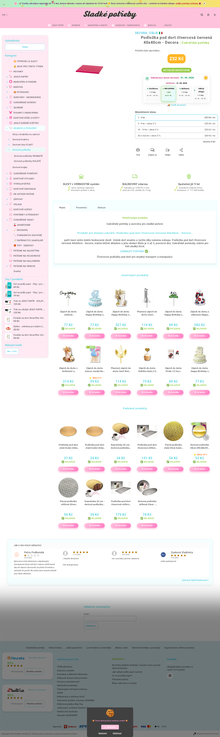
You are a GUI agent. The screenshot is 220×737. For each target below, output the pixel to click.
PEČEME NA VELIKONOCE (26, 256)
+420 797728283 (176, 670)
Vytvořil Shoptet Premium (208, 734)
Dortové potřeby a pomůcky (146, 647)
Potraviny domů (120, 679)
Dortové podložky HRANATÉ (28, 156)
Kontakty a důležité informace (72, 674)
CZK (3, 15)
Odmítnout (117, 733)
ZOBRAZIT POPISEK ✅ (134, 251)
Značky (17, 271)
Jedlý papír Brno (74, 647)
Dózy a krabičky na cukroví (26, 134)
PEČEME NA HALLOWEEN (26, 261)
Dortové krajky (20, 167)
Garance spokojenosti (68, 681)
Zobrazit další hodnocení (194, 580)
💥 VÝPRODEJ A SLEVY (25, 61)
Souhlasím (111, 727)
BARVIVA (18, 87)
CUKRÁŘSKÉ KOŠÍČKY (24, 102)
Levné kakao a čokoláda (99, 647)
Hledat (25, 47)
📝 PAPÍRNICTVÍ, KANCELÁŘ (28, 240)
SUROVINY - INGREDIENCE (27, 97)
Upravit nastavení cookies (66, 734)
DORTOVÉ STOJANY (23, 178)
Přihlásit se (91, 626)
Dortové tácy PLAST (23, 144)
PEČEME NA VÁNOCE (24, 266)
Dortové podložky (22, 149)
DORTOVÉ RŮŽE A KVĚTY (26, 118)
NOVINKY (18, 71)
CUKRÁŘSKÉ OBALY (23, 219)
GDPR (60, 693)
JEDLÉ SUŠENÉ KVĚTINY (26, 123)
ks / (12, 351)
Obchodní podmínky (67, 685)
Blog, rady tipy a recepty (124, 683)
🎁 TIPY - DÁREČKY (23, 245)
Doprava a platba (65, 670)
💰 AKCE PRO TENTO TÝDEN (28, 66)
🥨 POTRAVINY (21, 92)
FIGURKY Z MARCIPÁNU (25, 112)
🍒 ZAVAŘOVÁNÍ (21, 225)
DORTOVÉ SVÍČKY (22, 209)
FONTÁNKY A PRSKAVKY (26, 214)
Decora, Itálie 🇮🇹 (149, 33)
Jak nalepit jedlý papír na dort (127, 672)
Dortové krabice (21, 139)
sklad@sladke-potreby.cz (180, 666)
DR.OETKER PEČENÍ (23, 194)
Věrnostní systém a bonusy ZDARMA (75, 700)
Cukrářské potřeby (35, 647)
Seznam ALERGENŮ (67, 715)
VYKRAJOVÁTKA (21, 183)
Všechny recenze (34, 671)
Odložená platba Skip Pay (70, 704)
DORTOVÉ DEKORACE (24, 189)
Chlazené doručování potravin (72, 678)
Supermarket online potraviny (179, 647)
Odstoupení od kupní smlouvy (72, 689)
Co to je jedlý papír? (122, 675)
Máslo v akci (121, 647)
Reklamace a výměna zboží (71, 696)
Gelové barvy (55, 647)
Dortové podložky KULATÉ (27, 161)
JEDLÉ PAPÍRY (20, 76)
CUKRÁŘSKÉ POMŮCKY (25, 173)
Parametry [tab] (81, 207)
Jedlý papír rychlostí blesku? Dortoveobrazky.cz (81, 708)
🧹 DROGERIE (20, 230)
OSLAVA (17, 204)
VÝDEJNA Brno (64, 666)
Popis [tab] (62, 207)
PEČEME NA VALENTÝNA (26, 250)
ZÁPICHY (18, 199)
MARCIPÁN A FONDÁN (24, 82)
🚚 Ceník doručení (176, 105)
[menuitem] (55, 25)
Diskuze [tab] (102, 207)
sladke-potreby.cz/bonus (187, 3)
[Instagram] (170, 676)
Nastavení (103, 733)
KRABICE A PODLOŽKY (25, 128)
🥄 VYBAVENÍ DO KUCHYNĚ (27, 235)
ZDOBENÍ (18, 107)
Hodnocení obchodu (67, 711)
